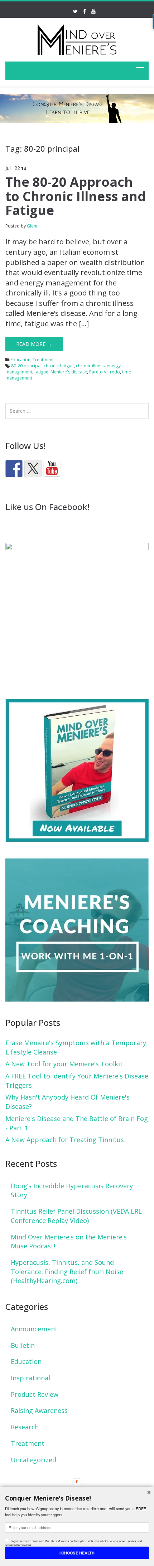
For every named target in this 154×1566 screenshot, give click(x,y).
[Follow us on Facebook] (14, 468)
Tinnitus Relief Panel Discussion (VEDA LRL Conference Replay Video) (76, 1216)
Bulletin (23, 1345)
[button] (77, 1498)
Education (20, 360)
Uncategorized (33, 1459)
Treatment (43, 360)
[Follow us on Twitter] (33, 468)
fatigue (41, 372)
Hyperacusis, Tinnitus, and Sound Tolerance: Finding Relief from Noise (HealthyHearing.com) (67, 1271)
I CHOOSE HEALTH (77, 1552)
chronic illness (90, 366)
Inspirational (30, 1378)
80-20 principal (26, 366)
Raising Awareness (39, 1410)
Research (25, 1427)
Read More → (34, 344)
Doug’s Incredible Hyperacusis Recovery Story (72, 1190)
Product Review (34, 1394)
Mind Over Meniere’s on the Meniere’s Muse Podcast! (69, 1242)
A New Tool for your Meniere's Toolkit (64, 1064)
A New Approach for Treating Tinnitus (64, 1139)
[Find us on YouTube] (52, 468)
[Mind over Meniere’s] (77, 38)
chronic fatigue (59, 366)
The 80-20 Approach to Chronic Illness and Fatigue (75, 196)
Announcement (34, 1329)
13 (23, 168)
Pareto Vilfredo (104, 372)
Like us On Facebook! (47, 507)
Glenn (33, 226)
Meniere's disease (68, 372)
